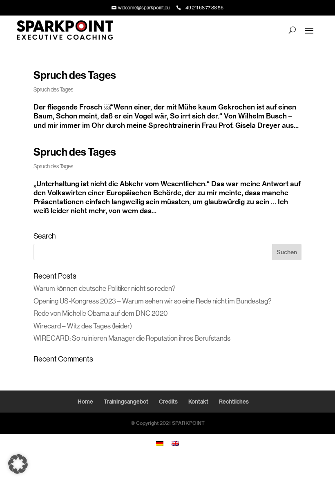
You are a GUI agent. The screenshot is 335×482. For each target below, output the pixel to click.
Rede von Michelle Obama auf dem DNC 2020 (101, 313)
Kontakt (198, 401)
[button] (18, 464)
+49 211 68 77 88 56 (203, 7)
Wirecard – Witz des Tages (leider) (83, 325)
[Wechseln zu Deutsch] (160, 443)
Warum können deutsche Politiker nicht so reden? (105, 288)
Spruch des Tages (75, 75)
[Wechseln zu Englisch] (175, 443)
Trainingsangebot (126, 401)
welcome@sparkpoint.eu (144, 7)
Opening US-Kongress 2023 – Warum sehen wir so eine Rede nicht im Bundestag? (153, 301)
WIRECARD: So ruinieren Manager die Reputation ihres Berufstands (132, 338)
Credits (168, 401)
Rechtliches (234, 401)
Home (85, 401)
